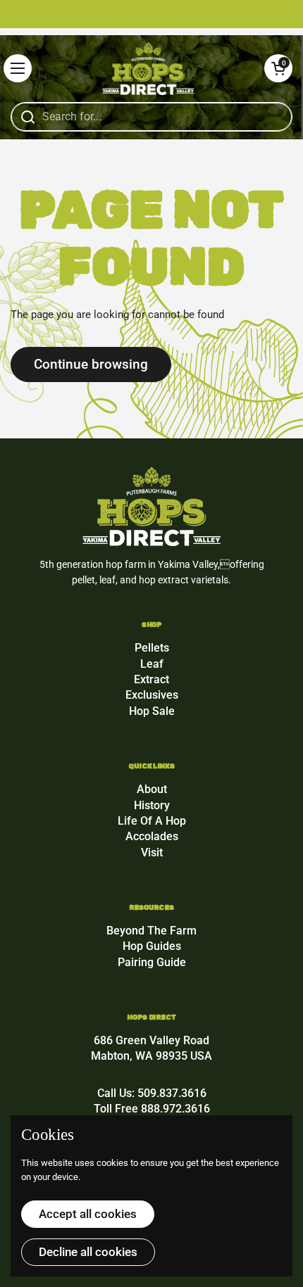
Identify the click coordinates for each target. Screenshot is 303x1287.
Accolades (151, 836)
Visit (152, 852)
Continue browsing (91, 364)
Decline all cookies (88, 1252)
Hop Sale (152, 711)
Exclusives (151, 695)
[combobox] (151, 117)
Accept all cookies (88, 1214)
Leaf (151, 664)
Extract (151, 679)
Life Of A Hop (152, 821)
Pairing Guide (152, 962)
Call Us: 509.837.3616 (151, 1093)
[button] (278, 68)
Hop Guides (152, 946)
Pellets (152, 647)
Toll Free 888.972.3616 (152, 1108)
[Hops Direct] (148, 68)
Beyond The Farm (151, 930)
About (152, 789)
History (152, 805)
